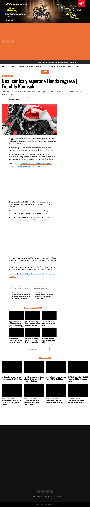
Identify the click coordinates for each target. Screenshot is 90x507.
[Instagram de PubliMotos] (43, 491)
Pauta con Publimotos (74, 66)
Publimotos (29, 288)
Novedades (21, 66)
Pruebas (38, 66)
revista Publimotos (41, 288)
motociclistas (14, 288)
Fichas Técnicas (61, 66)
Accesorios (52, 66)
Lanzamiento (27, 287)
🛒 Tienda (45, 72)
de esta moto (19, 150)
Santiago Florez (14, 99)
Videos (44, 66)
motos (22, 288)
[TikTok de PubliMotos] (47, 491)
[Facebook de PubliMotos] (38, 491)
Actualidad (13, 66)
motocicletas (37, 287)
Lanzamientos (30, 66)
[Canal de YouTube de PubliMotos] (51, 491)
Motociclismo (47, 287)
